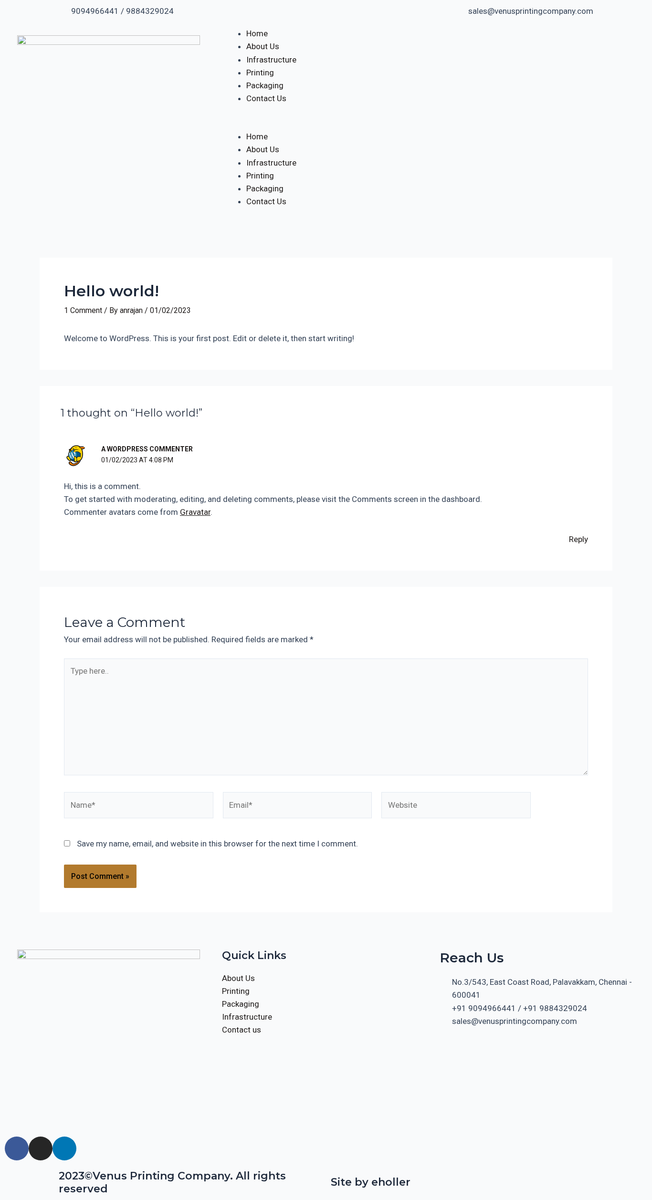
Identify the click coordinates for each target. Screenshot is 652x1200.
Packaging (265, 85)
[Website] (456, 807)
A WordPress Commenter (147, 449)
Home (257, 33)
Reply (578, 539)
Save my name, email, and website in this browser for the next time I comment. (217, 843)
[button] (326, 123)
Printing (260, 72)
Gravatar (195, 512)
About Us (262, 46)
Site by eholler (370, 1182)
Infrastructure (271, 59)
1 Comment (83, 310)
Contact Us (266, 98)
